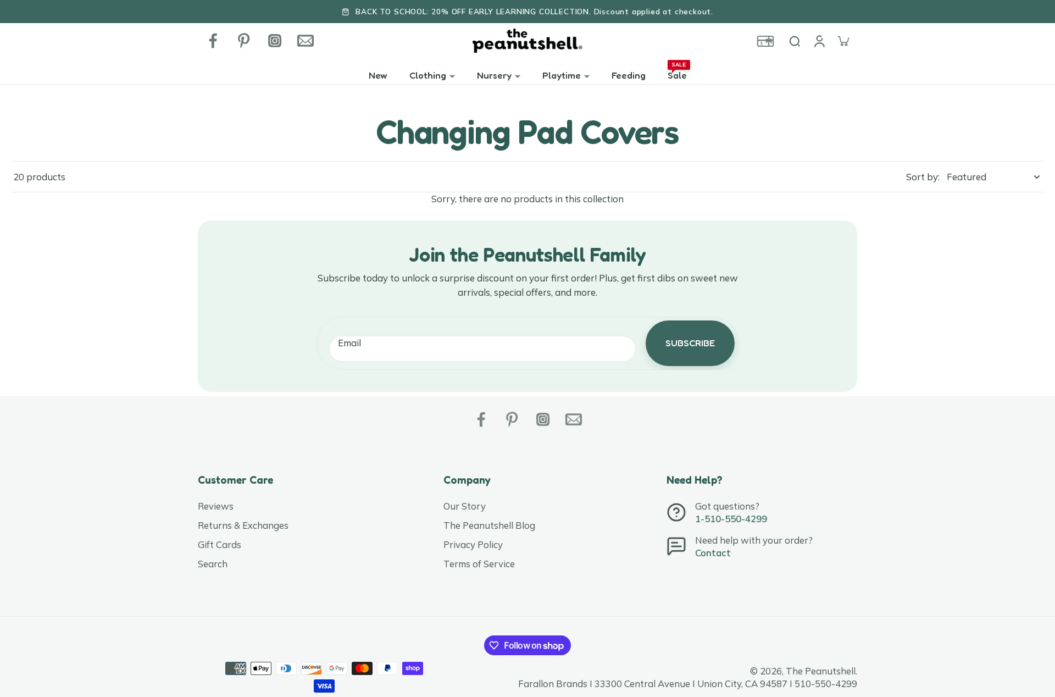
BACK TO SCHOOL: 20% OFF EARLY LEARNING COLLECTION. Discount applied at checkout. (534, 11)
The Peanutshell (821, 671)
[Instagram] (274, 40)
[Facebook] (213, 40)
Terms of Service (479, 563)
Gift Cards (219, 544)
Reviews (216, 506)
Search (212, 563)
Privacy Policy (473, 544)
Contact (713, 552)
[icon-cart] (843, 41)
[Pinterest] (244, 40)
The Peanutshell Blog (489, 525)
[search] (794, 41)
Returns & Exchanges (243, 525)
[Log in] (819, 40)
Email (349, 343)
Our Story (464, 506)
